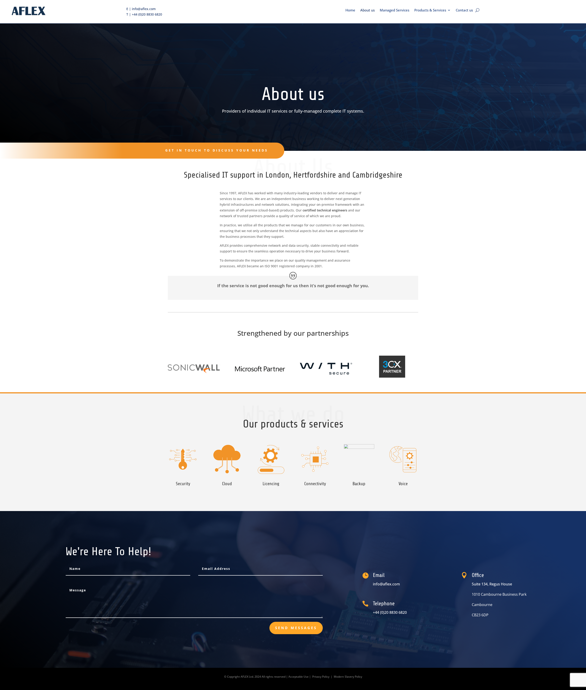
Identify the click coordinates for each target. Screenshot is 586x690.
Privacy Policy (320, 677)
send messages (296, 627)
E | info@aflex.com (141, 9)
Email (379, 575)
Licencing (271, 483)
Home (350, 10)
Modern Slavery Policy (348, 677)
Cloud (227, 483)
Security (183, 483)
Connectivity (315, 483)
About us (367, 10)
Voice (403, 483)
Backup (359, 483)
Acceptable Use (298, 677)
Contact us (464, 10)
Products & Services (430, 10)
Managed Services (394, 10)
